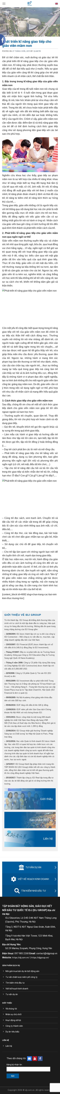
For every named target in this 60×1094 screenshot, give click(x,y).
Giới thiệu (46, 799)
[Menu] (4, 3)
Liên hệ (48, 838)
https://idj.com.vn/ (20, 957)
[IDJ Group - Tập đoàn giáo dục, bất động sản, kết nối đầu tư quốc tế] (29, 3)
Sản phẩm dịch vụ (41, 820)
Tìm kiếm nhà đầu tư (33, 890)
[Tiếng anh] (56, 4)
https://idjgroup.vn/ (40, 957)
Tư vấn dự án (33, 867)
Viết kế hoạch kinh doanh (33, 879)
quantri (37, 51)
